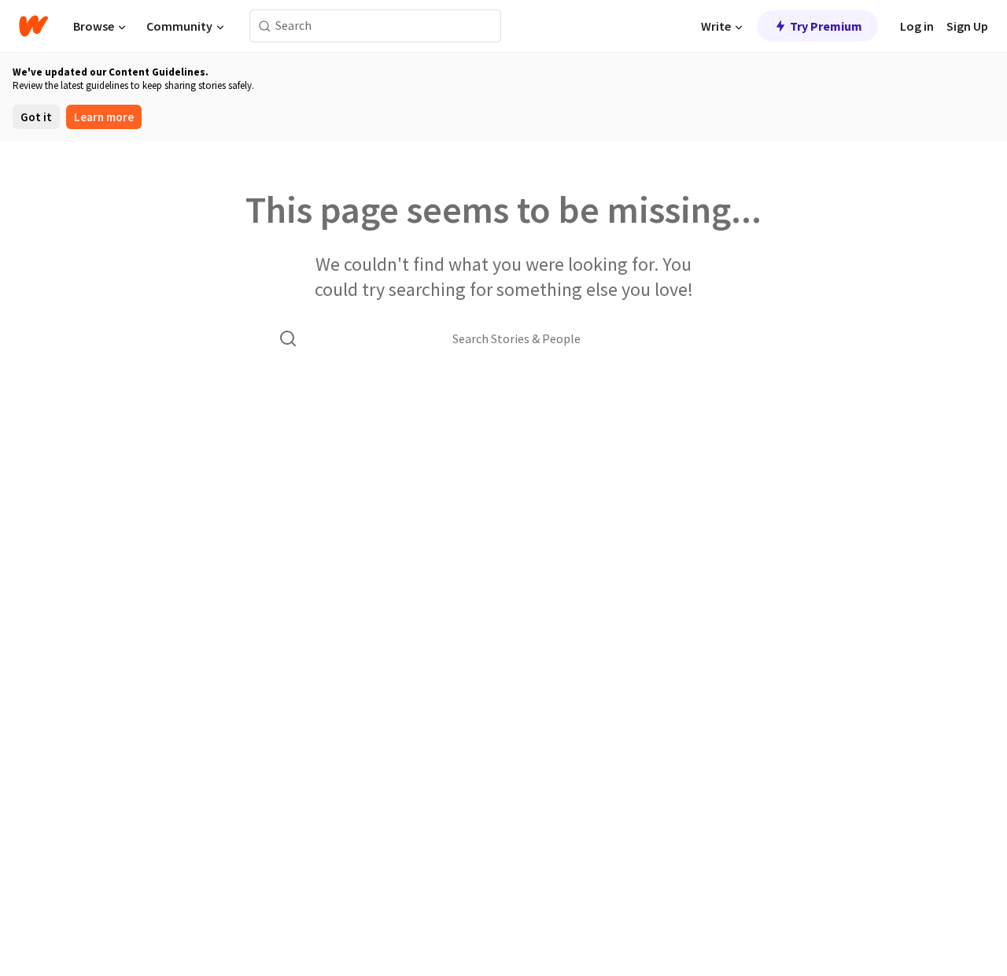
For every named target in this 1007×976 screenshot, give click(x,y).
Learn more (104, 116)
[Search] (264, 26)
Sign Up (967, 26)
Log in (917, 26)
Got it (36, 116)
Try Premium (826, 26)
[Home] (33, 26)
